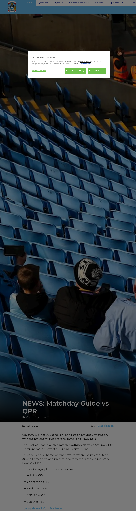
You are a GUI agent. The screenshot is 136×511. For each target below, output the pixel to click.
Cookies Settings (39, 71)
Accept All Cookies (96, 71)
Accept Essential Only (75, 71)
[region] (69, 64)
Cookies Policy (85, 64)
